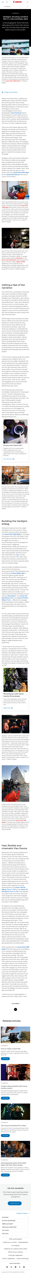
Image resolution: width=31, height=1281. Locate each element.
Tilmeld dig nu (14, 1203)
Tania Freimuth (16, 113)
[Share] (15, 1009)
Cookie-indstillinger (22, 1258)
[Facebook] (7, 1267)
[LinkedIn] (15, 1267)
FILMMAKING (15, 13)
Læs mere (5, 1058)
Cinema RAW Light (17, 573)
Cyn (17, 555)
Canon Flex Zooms (12, 174)
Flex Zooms (12, 596)
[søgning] (7, 2)
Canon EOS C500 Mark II (13, 81)
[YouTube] (24, 1267)
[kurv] (2, 2)
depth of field (20, 262)
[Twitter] (19, 1267)
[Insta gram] (11, 1267)
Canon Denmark (14, 1263)
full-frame (19, 258)
